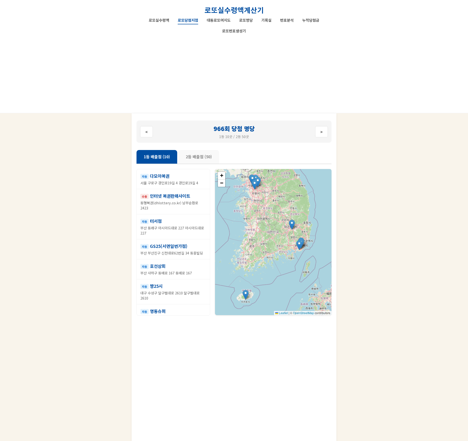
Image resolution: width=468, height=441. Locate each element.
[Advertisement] (234, 72)
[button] (299, 245)
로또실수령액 (159, 20)
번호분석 (287, 20)
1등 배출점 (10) (157, 157)
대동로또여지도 (219, 20)
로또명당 (246, 20)
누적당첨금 (310, 20)
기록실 (266, 20)
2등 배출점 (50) (199, 157)
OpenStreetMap (303, 313)
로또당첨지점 (188, 20)
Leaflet (283, 313)
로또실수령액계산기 (234, 10)
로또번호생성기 (234, 30)
